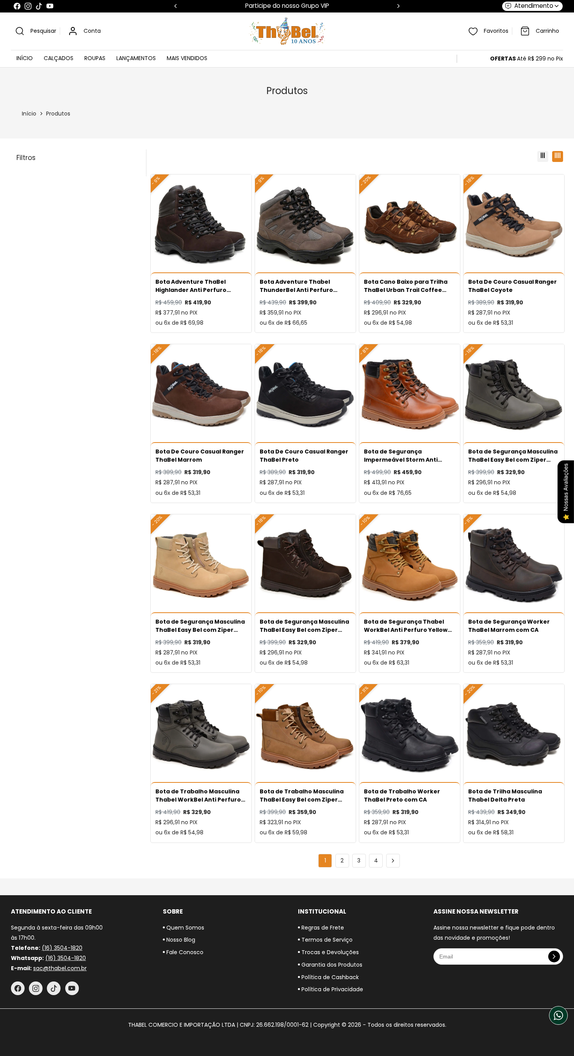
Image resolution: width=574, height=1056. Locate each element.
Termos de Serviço (326, 940)
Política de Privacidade (331, 989)
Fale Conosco (184, 952)
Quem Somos (184, 928)
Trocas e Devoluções (329, 952)
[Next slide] (398, 6)
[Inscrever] (554, 956)
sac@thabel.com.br (60, 968)
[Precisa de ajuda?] (558, 1015)
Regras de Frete (322, 928)
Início (29, 113)
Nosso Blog (180, 940)
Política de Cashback (329, 977)
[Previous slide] (175, 6)
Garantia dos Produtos (331, 965)
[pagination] (393, 861)
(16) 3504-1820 (62, 948)
